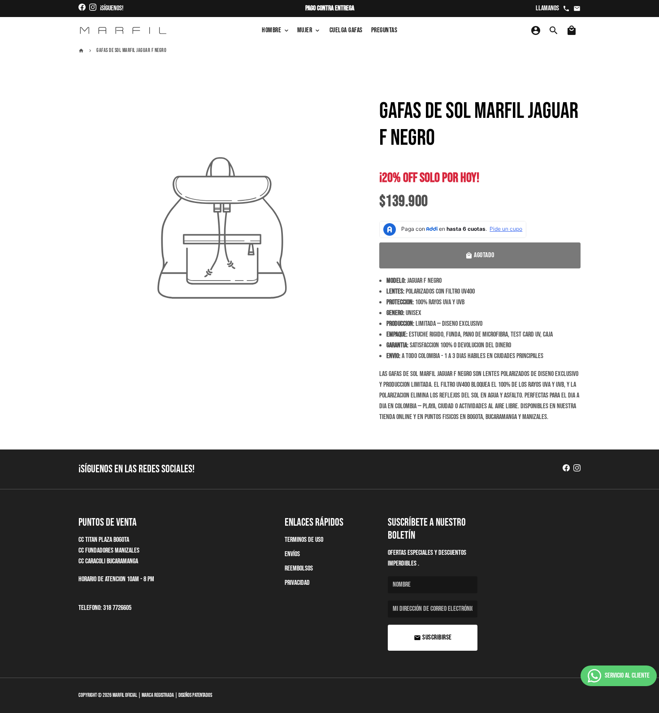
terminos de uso (304, 540)
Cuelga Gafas (346, 30)
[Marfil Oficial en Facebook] (82, 8)
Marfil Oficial (125, 695)
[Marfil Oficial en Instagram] (92, 8)
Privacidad (297, 583)
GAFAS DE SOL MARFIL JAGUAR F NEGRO (131, 50)
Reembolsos (299, 568)
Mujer (309, 30)
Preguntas (384, 30)
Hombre (276, 30)
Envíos (292, 554)
